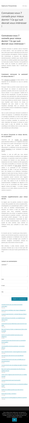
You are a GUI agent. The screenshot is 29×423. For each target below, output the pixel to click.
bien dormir (18, 165)
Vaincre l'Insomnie (9, 6)
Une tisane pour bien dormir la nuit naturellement (12, 355)
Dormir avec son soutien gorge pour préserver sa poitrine (14, 397)
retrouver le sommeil (9, 80)
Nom (2, 279)
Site (2, 292)
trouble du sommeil (21, 140)
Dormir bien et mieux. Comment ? (8, 393)
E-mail (3, 285)
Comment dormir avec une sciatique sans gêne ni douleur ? (14, 365)
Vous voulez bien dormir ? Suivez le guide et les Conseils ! (13, 351)
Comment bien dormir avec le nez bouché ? (11, 380)
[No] (27, 416)
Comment (4, 264)
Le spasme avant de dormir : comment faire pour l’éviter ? (14, 314)
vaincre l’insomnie (6, 149)
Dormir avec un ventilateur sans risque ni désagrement (13, 310)
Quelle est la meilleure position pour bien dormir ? (12, 389)
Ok (14, 419)
